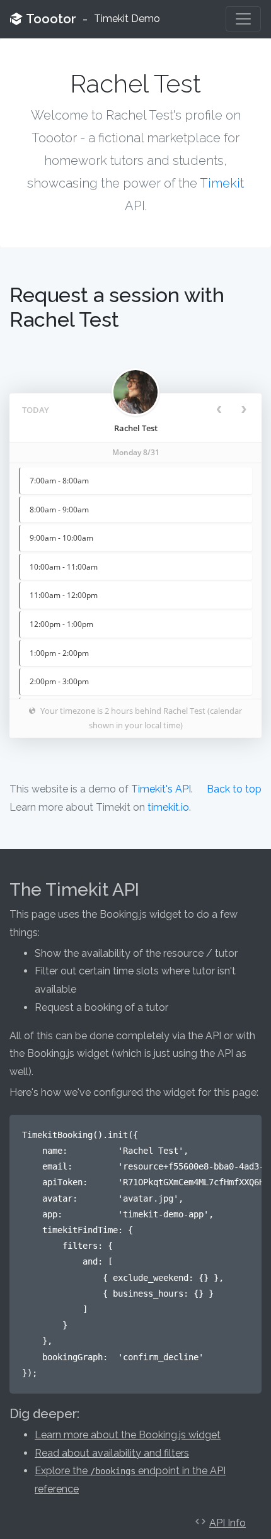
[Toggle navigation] (243, 18)
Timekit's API (161, 789)
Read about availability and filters (112, 1453)
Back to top (234, 789)
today (35, 409)
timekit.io (168, 807)
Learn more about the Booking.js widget (128, 1435)
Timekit (222, 183)
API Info (227, 1523)
